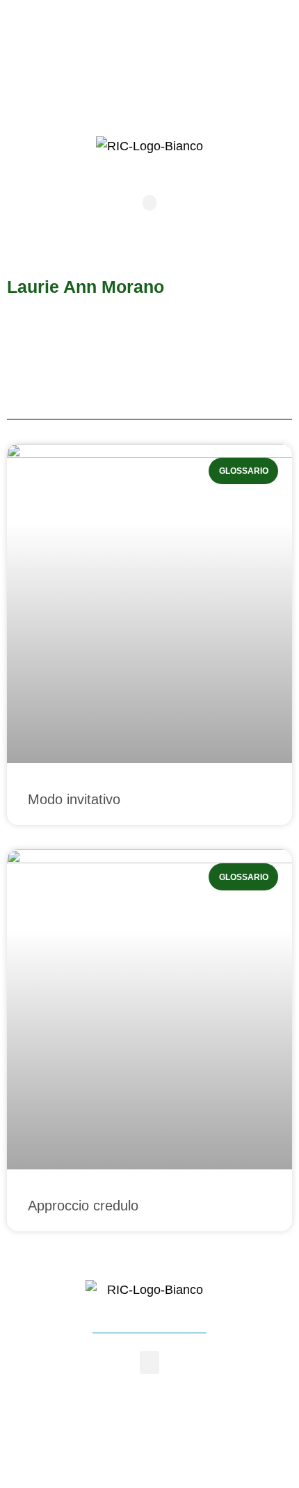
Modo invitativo (74, 799)
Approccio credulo (83, 1205)
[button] (149, 203)
